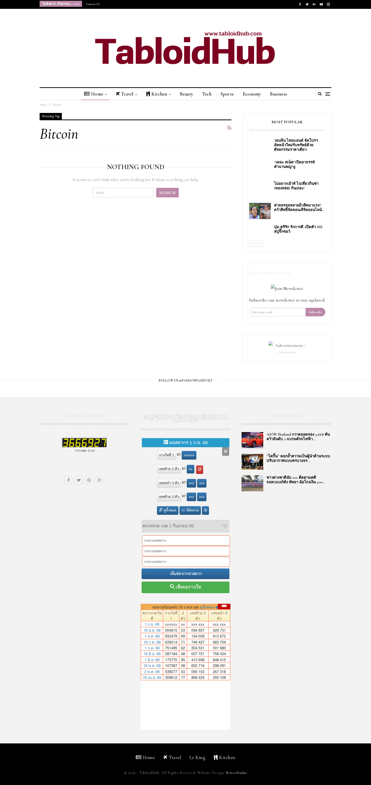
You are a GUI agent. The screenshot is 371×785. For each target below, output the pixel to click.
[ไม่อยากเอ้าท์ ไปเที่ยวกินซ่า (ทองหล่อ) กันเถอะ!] (260, 189)
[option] (287, 189)
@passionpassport (196, 380)
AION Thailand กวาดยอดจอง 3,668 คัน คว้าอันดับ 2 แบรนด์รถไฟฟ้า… (298, 436)
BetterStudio (236, 772)
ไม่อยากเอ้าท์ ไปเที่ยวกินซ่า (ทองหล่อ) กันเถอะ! (296, 185)
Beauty (186, 94)
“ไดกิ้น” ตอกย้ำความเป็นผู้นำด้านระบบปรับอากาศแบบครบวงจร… (298, 458)
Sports (227, 94)
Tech (206, 94)
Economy (252, 94)
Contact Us (93, 4)
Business (278, 94)
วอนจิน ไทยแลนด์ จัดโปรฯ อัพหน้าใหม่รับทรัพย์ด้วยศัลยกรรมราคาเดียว (297, 145)
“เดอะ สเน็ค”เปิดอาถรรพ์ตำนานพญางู (294, 164)
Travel (127, 94)
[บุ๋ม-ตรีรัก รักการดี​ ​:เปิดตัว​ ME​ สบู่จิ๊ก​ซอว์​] (260, 233)
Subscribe (315, 312)
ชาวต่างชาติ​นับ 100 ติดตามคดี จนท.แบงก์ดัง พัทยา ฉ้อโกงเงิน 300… (296, 479)
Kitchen (159, 94)
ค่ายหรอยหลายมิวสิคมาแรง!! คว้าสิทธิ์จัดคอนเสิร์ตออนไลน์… (299, 207)
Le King (198, 757)
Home (97, 94)
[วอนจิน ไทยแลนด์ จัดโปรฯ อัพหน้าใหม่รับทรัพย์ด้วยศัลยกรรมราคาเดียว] (260, 146)
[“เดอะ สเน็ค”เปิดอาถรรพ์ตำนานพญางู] (260, 168)
